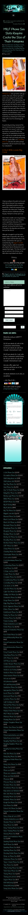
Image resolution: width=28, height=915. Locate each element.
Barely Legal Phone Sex (11, 496)
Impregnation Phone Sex (11, 690)
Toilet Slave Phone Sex (11, 871)
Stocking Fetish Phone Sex (12, 853)
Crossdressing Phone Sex (12, 580)
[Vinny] (14, 260)
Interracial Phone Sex (7, 50)
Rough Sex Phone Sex (10, 803)
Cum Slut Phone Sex (10, 589)
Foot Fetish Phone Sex (11, 635)
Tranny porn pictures (10, 877)
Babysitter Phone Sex (10, 493)
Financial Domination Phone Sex (14, 630)
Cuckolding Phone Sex (19, 48)
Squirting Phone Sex (10, 850)
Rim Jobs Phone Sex (10, 794)
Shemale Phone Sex (10, 822)
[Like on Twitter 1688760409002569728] (14, 422)
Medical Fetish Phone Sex (12, 711)
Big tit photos (8, 508)
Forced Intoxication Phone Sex (13, 647)
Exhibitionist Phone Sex (11, 612)
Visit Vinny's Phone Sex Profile (14, 265)
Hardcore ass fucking (10, 670)
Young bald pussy (9, 886)
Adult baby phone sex (10, 478)
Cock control (8, 557)
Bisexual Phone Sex (10, 516)
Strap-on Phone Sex (10, 856)
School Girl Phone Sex (11, 808)
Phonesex (7, 779)
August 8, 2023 (10, 403)
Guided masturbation (10, 667)
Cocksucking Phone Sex (7, 48)
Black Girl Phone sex (10, 522)
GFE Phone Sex (9, 658)
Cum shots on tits (9, 586)
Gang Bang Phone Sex (11, 655)
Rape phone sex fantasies (11, 791)
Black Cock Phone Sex (7, 46)
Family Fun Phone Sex (10, 615)
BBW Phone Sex (9, 499)
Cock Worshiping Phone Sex (13, 560)
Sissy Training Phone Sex (12, 828)
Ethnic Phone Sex (9, 609)
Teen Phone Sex (9, 865)
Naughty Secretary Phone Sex (13, 749)
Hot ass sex (7, 679)
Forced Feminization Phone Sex (13, 642)
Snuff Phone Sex (9, 844)
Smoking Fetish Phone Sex (12, 842)
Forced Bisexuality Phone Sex (13, 638)
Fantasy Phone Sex (10, 618)
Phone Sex (7, 767)
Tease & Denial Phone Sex (12, 862)
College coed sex (9, 571)
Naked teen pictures (10, 738)
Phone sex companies (10, 773)
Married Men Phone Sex (11, 705)
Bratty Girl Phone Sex (11, 537)
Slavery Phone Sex (9, 834)
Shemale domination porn (11, 819)
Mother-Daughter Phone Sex (13, 723)
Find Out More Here (10, 389)
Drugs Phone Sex (9, 600)
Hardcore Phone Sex (10, 673)
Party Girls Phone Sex (11, 764)
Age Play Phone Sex (10, 484)
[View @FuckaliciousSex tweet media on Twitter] (7, 408)
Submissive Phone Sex (11, 859)
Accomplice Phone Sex (18, 24)
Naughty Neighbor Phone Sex (13, 744)
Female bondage (8, 621)
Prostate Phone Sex (10, 785)
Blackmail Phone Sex (10, 525)
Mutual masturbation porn (12, 735)
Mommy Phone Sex (9, 720)
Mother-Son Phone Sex (11, 727)
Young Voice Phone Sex (11, 888)
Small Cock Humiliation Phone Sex (13, 838)
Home (5, 907)
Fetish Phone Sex (9, 627)
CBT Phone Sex (9, 546)
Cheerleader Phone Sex (11, 555)
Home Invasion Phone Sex (12, 676)
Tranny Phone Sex (9, 874)
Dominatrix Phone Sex (11, 598)
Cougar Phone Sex (9, 574)
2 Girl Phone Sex (9, 472)
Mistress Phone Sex (10, 717)
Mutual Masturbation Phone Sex (14, 730)
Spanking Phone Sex (10, 847)
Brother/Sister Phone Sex (12, 543)
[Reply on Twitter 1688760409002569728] (7, 422)
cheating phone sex (20, 274)
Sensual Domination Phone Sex (13, 811)
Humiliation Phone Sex (11, 687)
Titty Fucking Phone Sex (11, 868)
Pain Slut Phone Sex (10, 754)
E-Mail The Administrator (8, 909)
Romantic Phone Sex (10, 800)
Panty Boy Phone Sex (10, 757)
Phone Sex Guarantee (17, 907)
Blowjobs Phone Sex (10, 531)
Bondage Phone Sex (10, 534)
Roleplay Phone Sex (10, 797)
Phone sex (7, 770)
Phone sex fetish (9, 776)
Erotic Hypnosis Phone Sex (12, 606)
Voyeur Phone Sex (9, 880)
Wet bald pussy (8, 52)
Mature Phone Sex (9, 708)
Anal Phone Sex (9, 487)
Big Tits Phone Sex (10, 511)
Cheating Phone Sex (18, 46)
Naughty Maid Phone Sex (11, 741)
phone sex (16, 276)
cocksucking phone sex (8, 275)
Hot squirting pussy (10, 684)
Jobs (23, 907)
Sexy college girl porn (10, 816)
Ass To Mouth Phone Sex (12, 490)
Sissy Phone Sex (9, 825)
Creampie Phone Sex (10, 577)
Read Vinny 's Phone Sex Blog (14, 267)
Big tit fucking (8, 505)
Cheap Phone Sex (9, 549)
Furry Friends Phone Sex (11, 652)
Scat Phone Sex (9, 805)
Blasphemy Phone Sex (10, 528)
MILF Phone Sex (17, 50)
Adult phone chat (12, 45)
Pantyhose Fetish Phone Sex (13, 760)
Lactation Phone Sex (10, 699)
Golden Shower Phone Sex (12, 664)
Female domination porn (11, 624)
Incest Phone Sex (9, 693)
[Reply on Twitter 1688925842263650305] (7, 412)
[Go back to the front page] (14, 8)
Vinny (5, 45)
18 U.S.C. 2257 (10, 907)
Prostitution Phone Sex (11, 788)
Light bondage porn (9, 702)
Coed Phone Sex (9, 568)
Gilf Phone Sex (8, 661)
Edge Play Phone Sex (10, 603)
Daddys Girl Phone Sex (11, 595)
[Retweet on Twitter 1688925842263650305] (11, 412)
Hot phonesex (8, 681)
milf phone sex (9, 276)
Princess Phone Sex (10, 782)
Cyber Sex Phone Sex (10, 592)
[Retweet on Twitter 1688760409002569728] (11, 422)
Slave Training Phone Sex (12, 831)
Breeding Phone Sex (10, 540)
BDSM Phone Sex (9, 502)
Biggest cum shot (20, 45)
